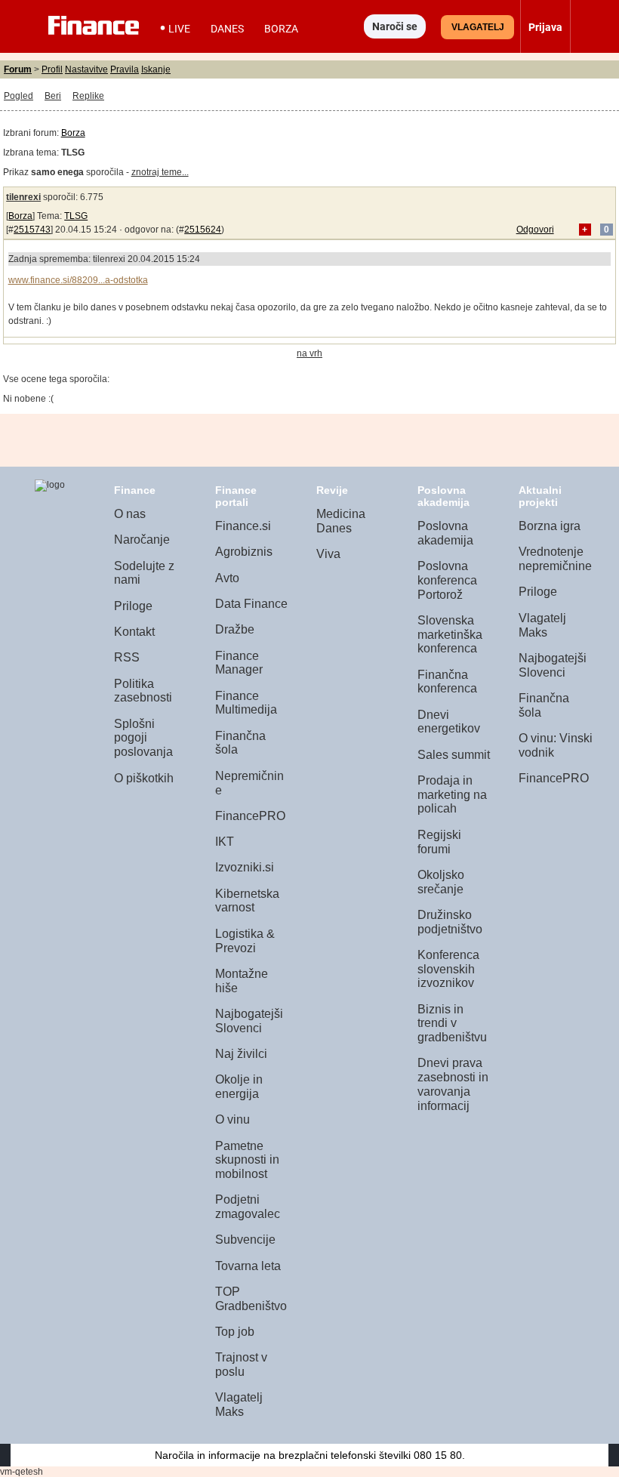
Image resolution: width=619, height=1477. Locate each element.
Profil (52, 69)
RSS (127, 657)
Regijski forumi (439, 842)
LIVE (179, 29)
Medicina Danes (340, 521)
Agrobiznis (244, 551)
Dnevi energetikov (448, 721)
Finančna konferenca (447, 681)
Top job (234, 1331)
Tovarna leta (248, 1266)
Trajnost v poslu (241, 1364)
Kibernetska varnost (247, 900)
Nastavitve (86, 69)
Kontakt (134, 631)
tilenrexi (23, 197)
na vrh (309, 353)
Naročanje (142, 539)
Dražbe (234, 629)
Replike (88, 96)
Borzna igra (550, 526)
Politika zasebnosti (143, 691)
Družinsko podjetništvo (449, 922)
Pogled (18, 96)
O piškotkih (144, 778)
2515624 (202, 229)
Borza (281, 29)
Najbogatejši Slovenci (249, 1021)
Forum (18, 69)
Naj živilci (241, 1053)
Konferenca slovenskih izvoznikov (448, 968)
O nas (130, 513)
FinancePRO (250, 815)
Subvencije (245, 1239)
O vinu (232, 1119)
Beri (53, 96)
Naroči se (394, 26)
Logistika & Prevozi (245, 940)
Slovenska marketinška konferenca (449, 634)
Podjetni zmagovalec (247, 1206)
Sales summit (453, 754)
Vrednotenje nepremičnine (555, 558)
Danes (227, 29)
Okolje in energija (239, 1086)
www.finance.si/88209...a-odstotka (78, 280)
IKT (224, 841)
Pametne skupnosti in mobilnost (247, 1159)
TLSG (76, 216)
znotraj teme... (160, 172)
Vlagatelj (477, 27)
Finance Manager (239, 663)
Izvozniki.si (244, 867)
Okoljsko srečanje (440, 882)
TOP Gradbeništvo (251, 1298)
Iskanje (156, 69)
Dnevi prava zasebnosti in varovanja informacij (452, 1084)
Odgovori (535, 229)
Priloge (133, 606)
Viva (328, 553)
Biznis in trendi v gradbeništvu (452, 1023)
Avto (227, 578)
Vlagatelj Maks (239, 1404)
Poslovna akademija (445, 533)
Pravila (124, 69)
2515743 (32, 229)
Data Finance (251, 603)
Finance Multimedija (246, 703)
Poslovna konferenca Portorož (447, 580)
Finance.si (243, 526)
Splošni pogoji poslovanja (143, 737)
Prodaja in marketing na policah (452, 794)
